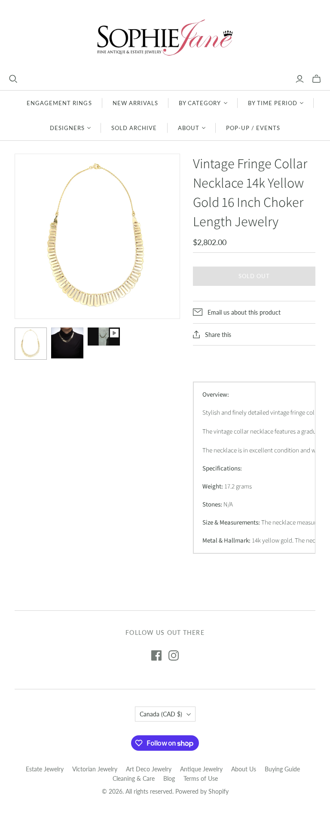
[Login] (299, 79)
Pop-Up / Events (253, 127)
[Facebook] (156, 655)
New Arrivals (135, 103)
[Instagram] (173, 655)
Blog (169, 778)
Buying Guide (282, 769)
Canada (161, 714)
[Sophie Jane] (165, 37)
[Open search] (13, 79)
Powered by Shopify (202, 791)
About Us (243, 769)
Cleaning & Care (134, 778)
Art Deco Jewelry (148, 769)
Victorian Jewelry (94, 769)
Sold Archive (134, 127)
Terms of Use (200, 778)
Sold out (254, 276)
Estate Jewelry (45, 769)
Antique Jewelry (201, 769)
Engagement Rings (59, 103)
